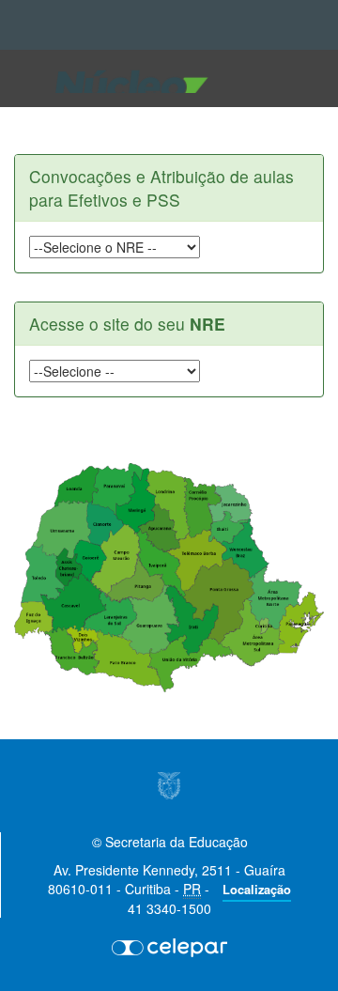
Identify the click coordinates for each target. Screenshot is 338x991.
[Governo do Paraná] (169, 785)
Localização (257, 889)
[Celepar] (169, 947)
